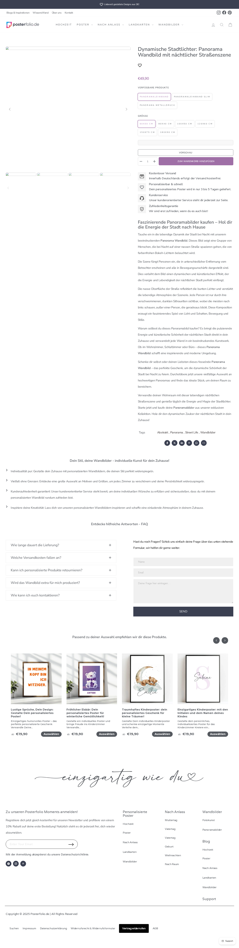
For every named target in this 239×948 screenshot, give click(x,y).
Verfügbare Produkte (153, 87)
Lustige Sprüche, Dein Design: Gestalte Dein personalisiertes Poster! (32, 713)
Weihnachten (173, 855)
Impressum (29, 928)
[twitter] (174, 443)
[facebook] (167, 443)
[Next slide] (225, 640)
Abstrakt (162, 432)
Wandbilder (169, 24)
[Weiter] (126, 109)
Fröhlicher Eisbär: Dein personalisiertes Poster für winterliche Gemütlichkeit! (85, 713)
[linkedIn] (182, 443)
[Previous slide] (216, 640)
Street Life (191, 432)
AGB (155, 928)
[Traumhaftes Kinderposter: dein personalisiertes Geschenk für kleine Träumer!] (147, 680)
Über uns (56, 12)
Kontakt (69, 12)
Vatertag (170, 829)
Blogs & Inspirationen (18, 12)
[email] (204, 443)
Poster (83, 24)
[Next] (128, 187)
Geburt (169, 846)
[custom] (8, 864)
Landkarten (140, 24)
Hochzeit (64, 24)
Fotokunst (208, 820)
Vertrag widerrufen (134, 928)
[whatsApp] (196, 443)
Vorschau (185, 152)
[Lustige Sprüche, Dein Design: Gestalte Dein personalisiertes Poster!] (36, 680)
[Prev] (8, 187)
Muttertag (171, 820)
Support (209, 899)
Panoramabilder (212, 829)
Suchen (14, 928)
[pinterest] (189, 443)
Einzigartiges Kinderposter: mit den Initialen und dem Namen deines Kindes (203, 713)
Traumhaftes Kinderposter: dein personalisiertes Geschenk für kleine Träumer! (144, 713)
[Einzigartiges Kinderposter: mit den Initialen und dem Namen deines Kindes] (203, 680)
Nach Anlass (109, 24)
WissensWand (40, 12)
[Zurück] (10, 109)
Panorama (176, 432)
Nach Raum (172, 864)
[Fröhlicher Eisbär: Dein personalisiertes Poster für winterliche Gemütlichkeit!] (91, 680)
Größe (143, 116)
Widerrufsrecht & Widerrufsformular (93, 928)
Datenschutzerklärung (53, 928)
